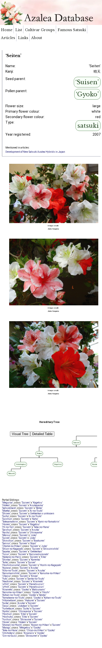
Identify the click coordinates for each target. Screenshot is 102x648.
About (36, 38)
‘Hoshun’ (7, 614)
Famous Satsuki (72, 30)
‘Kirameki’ (37, 581)
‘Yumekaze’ (8, 608)
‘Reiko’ (38, 508)
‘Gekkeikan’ (36, 551)
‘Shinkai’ (6, 559)
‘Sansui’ (6, 543)
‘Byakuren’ (39, 540)
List (18, 30)
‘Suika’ (5, 603)
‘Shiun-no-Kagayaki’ (13, 548)
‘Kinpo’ (34, 576)
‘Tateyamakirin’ (10, 521)
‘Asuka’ (35, 529)
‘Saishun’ (7, 529)
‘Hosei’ (6, 622)
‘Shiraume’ (26, 619)
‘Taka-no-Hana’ (41, 527)
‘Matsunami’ (38, 589)
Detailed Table (42, 434)
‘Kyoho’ (6, 611)
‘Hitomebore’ (9, 600)
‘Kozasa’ (6, 567)
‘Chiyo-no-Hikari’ (35, 630)
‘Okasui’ (6, 576)
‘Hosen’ (6, 524)
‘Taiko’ (5, 562)
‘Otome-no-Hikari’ (12, 546)
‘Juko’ (33, 535)
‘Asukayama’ (36, 505)
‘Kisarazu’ (28, 633)
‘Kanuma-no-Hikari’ (50, 573)
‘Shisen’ (6, 513)
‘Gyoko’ (87, 94)
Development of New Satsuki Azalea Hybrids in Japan (35, 151)
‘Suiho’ (5, 516)
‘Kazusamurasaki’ (39, 554)
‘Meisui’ (6, 535)
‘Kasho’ (6, 532)
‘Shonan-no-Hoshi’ (12, 625)
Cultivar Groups (40, 30)
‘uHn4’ (5, 586)
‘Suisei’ (6, 538)
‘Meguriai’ (7, 502)
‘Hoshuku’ (7, 616)
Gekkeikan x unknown (42, 513)
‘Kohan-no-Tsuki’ (11, 595)
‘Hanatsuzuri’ (36, 584)
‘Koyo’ (33, 543)
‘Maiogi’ (6, 627)
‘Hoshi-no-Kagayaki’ (50, 565)
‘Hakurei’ (29, 600)
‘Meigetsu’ (25, 627)
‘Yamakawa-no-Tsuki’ (13, 597)
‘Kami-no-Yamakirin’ (49, 521)
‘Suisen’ (87, 82)
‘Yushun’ (7, 619)
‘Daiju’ (5, 606)
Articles (8, 38)
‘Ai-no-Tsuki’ (36, 510)
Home (6, 30)
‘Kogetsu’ (37, 502)
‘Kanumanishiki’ (11, 573)
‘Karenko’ (35, 559)
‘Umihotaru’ (8, 633)
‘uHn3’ (5, 584)
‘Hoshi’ (46, 592)
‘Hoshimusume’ (11, 565)
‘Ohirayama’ (36, 532)
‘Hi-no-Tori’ (8, 527)
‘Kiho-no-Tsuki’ (10, 570)
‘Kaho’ (35, 519)
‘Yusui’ (5, 554)
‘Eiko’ (43, 557)
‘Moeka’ (6, 510)
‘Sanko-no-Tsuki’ (36, 578)
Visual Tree (20, 434)
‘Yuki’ (5, 578)
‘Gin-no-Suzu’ (9, 635)
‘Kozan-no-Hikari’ (40, 625)
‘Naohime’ (7, 581)
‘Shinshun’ (8, 540)
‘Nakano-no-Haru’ (11, 557)
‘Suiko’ (26, 608)
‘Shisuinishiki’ (51, 548)
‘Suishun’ (7, 519)
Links (23, 38)
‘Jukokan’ (22, 606)
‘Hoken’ (6, 505)
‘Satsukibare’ (9, 508)
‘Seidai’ (42, 595)
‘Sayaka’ (6, 551)
